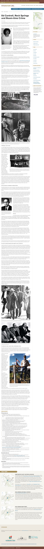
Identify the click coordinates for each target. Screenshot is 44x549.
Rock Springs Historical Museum (22, 492)
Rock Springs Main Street (21, 506)
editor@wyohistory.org (25, 530)
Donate (2, 2)
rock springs (34, 52)
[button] (38, 24)
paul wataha (34, 61)
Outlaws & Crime (35, 43)
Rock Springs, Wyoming (36, 70)
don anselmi (34, 58)
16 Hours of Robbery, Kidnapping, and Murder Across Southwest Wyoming (36, 83)
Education (37, 5)
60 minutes (34, 55)
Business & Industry (35, 41)
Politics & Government (36, 44)
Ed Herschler (35, 75)
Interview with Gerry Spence (37, 80)
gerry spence (35, 49)
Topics (34, 5)
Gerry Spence (35, 78)
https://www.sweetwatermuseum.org (35, 481)
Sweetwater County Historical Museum (24, 474)
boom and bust (35, 63)
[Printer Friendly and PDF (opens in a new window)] (35, 94)
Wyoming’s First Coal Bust (36, 71)
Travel (40, 5)
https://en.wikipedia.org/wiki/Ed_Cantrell (19, 455)
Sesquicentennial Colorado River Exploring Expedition (31, 476)
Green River (29, 484)
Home (2, 11)
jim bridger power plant (36, 57)
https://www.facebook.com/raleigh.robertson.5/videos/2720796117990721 (11, 447)
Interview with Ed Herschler (36, 77)
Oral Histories (28, 5)
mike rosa (34, 50)
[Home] (9, 5)
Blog (42, 5)
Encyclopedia (23, 5)
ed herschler (35, 60)
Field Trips (31, 5)
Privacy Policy (18, 547)
